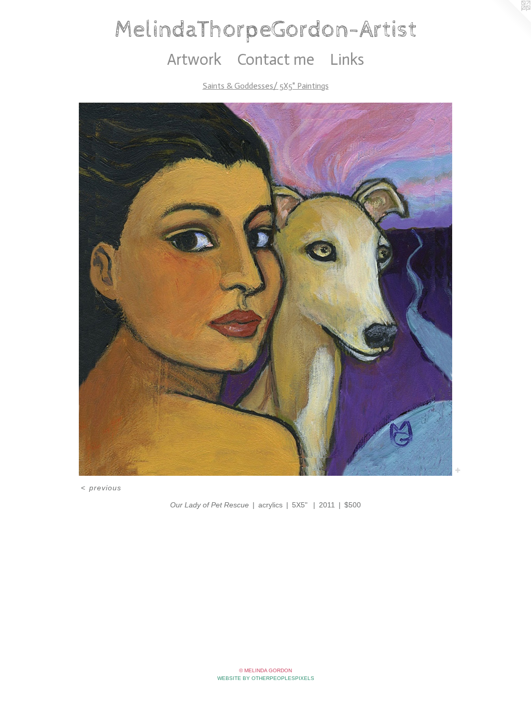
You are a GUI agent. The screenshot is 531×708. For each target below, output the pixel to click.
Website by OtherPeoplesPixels (265, 678)
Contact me (275, 59)
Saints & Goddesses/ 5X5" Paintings (266, 86)
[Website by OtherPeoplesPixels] (510, 20)
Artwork (194, 59)
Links (347, 59)
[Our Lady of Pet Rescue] (265, 289)
